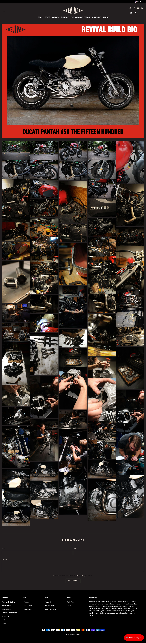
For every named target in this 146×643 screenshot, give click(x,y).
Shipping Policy (7, 606)
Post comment (73, 581)
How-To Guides (50, 609)
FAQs (3, 620)
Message (4, 559)
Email (75, 548)
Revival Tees (28, 606)
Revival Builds (50, 606)
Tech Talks (70, 602)
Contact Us (5, 616)
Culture (64, 17)
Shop (40, 17)
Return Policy (6, 609)
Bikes (47, 17)
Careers (4, 623)
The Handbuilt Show (80, 17)
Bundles (26, 602)
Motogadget (28, 609)
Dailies (69, 606)
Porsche (96, 17)
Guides (55, 17)
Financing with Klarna (9, 613)
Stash (105, 17)
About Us (48, 602)
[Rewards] (134, 637)
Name (3, 548)
